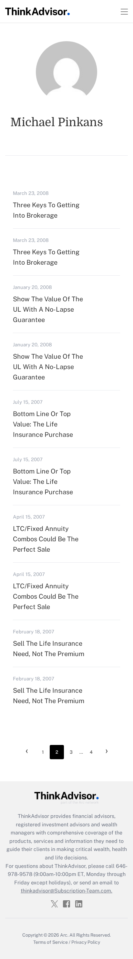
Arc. (64, 935)
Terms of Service (50, 942)
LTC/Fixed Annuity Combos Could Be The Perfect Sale (45, 539)
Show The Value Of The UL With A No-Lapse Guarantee (48, 309)
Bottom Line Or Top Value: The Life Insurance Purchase (43, 424)
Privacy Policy (85, 942)
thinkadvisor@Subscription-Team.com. (66, 891)
